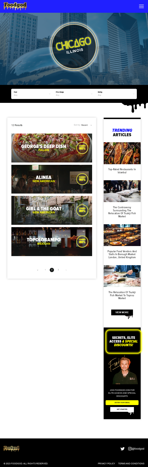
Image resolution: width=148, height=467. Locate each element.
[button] (141, 6)
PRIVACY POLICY (106, 463)
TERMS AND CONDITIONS (131, 463)
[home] (15, 6)
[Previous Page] (37, 270)
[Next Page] (66, 270)
